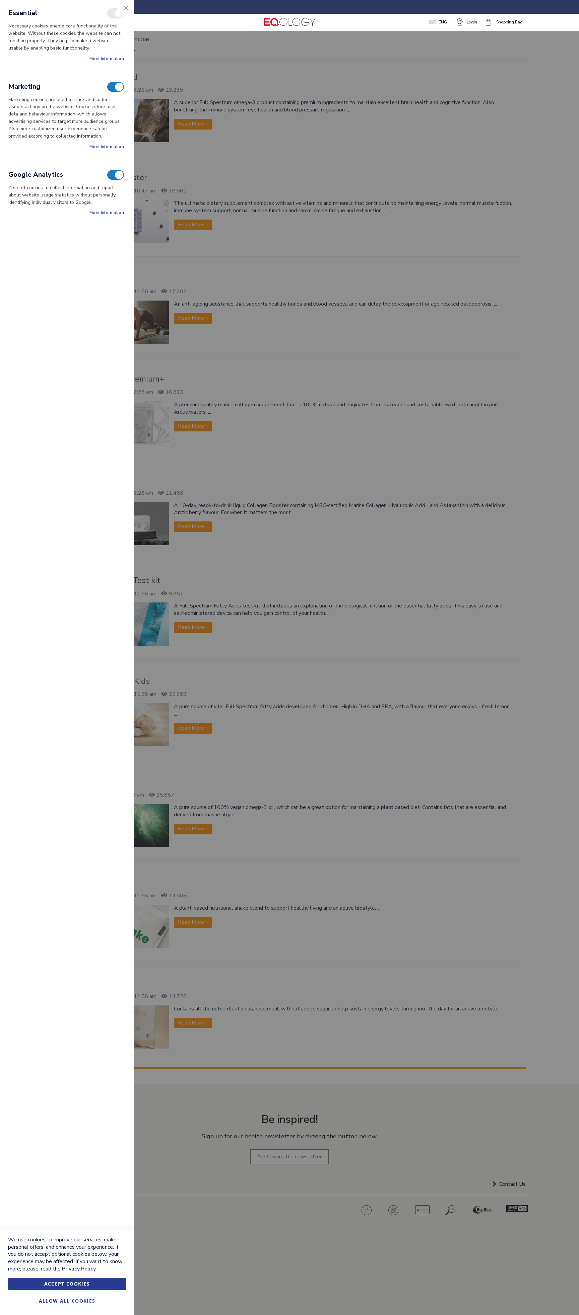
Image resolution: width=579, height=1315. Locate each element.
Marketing (115, 87)
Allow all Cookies (67, 1301)
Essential (115, 13)
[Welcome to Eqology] (289, 22)
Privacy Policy (79, 1268)
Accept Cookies (67, 1284)
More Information (106, 58)
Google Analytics (115, 175)
